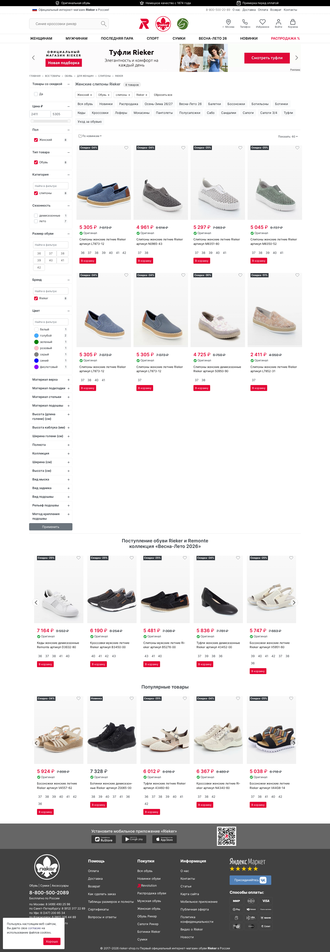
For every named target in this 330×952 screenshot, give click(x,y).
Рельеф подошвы (45, 505)
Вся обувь (145, 871)
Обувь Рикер (147, 916)
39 (39, 260)
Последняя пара (117, 38)
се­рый (44, 354)
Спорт (153, 38)
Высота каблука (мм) (48, 427)
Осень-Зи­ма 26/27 (159, 104)
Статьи (186, 886)
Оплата (263, 10)
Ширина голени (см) (47, 436)
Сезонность (41, 205)
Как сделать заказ (102, 894)
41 (62, 260)
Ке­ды (81, 113)
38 (62, 253)
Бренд (37, 280)
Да (41, 94)
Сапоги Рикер (148, 924)
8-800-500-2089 (49, 892)
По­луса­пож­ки (189, 113)
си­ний (44, 360)
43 (114, 656)
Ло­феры (121, 113)
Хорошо (52, 941)
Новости (187, 937)
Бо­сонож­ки (236, 104)
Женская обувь (148, 908)
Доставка (249, 10)
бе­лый (44, 329)
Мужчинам (76, 38)
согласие (34, 928)
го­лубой (46, 335)
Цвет (36, 311)
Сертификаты (98, 909)
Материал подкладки (48, 388)
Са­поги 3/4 (268, 113)
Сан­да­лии (228, 113)
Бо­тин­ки (281, 104)
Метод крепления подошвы (46, 516)
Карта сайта (190, 894)
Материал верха (45, 379)
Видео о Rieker (192, 929)
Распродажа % (285, 38)
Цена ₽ (37, 106)
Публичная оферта (195, 909)
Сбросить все (163, 94)
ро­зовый (46, 348)
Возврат (275, 10)
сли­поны (45, 193)
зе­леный (46, 342)
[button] (33, 57)
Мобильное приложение (199, 902)
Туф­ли (288, 113)
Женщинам (41, 38)
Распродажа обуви (151, 893)
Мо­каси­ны (141, 113)
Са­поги (248, 113)
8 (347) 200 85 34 (52, 913)
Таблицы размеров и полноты (111, 902)
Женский (45, 140)
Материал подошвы (47, 405)
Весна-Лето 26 (213, 38)
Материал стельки (46, 397)
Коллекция (40, 453)
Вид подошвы (43, 497)
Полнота (39, 445)
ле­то (42, 221)
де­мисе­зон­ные (49, 215)
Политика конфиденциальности (197, 919)
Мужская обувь (149, 901)
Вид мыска (40, 479)
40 (51, 260)
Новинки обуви (149, 878)
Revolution (149, 885)
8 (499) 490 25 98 (58, 904)
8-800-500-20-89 (218, 10)
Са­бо (211, 113)
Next (294, 602)
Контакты (290, 10)
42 (39, 267)
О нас (236, 10)
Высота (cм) (41, 471)
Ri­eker (43, 298)
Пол (35, 130)
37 (51, 253)
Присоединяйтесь (247, 880)
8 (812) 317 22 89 (73, 908)
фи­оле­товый (49, 367)
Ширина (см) (42, 462)
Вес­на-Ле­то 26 (190, 104)
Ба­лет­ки (214, 104)
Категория (40, 174)
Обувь (43, 162)
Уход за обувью (90, 121)
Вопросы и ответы (102, 917)
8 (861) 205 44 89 (64, 917)
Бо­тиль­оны (260, 104)
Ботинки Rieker (148, 932)
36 (39, 253)
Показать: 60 (286, 136)
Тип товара (41, 152)
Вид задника (41, 488)
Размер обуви (43, 233)
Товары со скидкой (47, 84)
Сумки (179, 38)
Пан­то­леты (164, 113)
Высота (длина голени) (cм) (43, 416)
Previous (36, 602)
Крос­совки (100, 113)
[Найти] (102, 24)
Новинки (249, 38)
